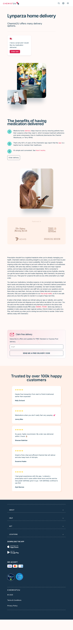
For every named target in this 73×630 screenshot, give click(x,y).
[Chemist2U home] (11, 3)
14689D (38, 307)
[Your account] (63, 3)
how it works (40, 150)
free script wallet (46, 293)
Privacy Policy (12, 606)
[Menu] (68, 3)
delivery (28, 131)
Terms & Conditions (14, 600)
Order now (15, 51)
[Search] (59, 3)
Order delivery (14, 157)
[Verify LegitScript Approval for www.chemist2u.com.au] (10, 576)
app (60, 143)
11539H (44, 307)
